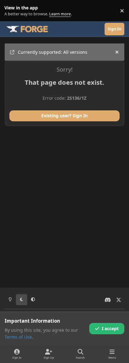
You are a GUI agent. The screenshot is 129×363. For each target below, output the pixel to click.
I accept (110, 328)
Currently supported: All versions (52, 52)
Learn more (12, 11)
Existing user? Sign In (64, 115)
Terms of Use (18, 337)
